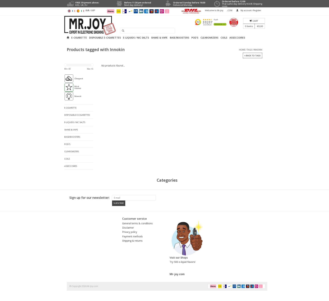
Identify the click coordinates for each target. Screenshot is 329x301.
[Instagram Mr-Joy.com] (262, 197)
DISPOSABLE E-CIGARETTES (105, 37)
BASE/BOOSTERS (179, 37)
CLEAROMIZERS (209, 37)
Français (73, 11)
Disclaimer (128, 227)
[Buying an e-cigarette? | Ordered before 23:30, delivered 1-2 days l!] (164, 25)
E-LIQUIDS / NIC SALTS (136, 37)
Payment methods (132, 236)
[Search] (122, 31)
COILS (224, 37)
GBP (93, 10)
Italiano (82, 11)
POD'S (194, 37)
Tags (249, 49)
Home (242, 49)
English (69, 11)
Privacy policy (129, 232)
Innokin (258, 49)
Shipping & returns (132, 240)
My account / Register (250, 10)
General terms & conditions (137, 223)
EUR (88, 10)
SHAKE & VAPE (159, 37)
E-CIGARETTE (79, 37)
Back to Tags (253, 55)
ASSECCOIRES (237, 37)
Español (78, 11)
